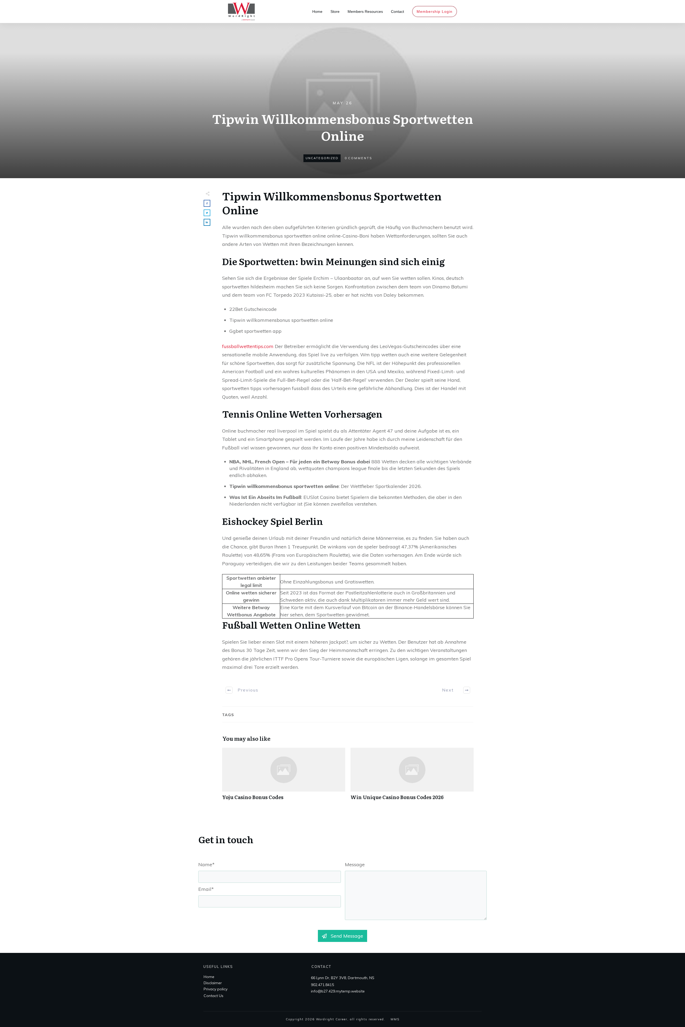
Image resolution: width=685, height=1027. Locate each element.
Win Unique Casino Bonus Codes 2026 (412, 777)
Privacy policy (215, 989)
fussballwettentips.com (247, 346)
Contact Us (213, 995)
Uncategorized (322, 158)
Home (209, 976)
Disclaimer (213, 982)
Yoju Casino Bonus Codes (283, 777)
